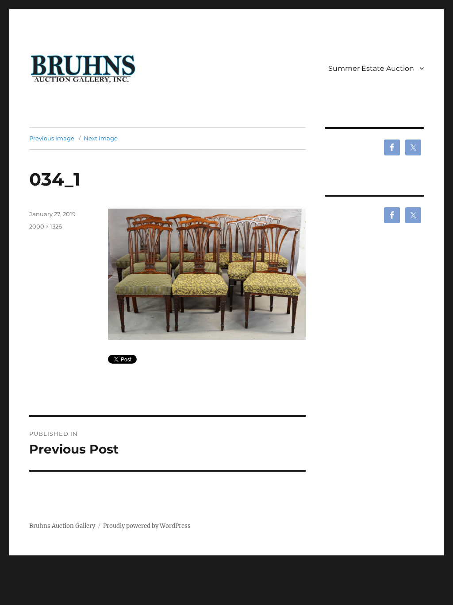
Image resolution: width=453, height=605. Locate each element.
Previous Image (51, 138)
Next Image (101, 138)
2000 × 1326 (45, 226)
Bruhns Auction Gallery (62, 526)
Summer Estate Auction (371, 68)
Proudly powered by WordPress (147, 526)
